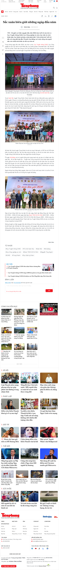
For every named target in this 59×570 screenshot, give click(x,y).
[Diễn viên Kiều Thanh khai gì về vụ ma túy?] (10, 404)
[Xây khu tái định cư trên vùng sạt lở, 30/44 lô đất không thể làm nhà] (6, 347)
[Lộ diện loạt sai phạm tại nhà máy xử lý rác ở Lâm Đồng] (6, 312)
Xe (55, 11)
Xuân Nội (11, 98)
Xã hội (6, 11)
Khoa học (36, 531)
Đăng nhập (8, 282)
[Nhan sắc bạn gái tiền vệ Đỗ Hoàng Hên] (10, 432)
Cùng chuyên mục (9, 306)
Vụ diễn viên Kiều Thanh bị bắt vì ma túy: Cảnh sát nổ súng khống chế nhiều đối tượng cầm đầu (29, 415)
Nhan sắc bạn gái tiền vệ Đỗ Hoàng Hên (10, 440)
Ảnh (24, 521)
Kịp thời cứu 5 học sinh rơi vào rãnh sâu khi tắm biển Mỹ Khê (32, 353)
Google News (55, 16)
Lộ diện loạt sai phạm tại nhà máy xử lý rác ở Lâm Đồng (6, 319)
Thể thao (46, 11)
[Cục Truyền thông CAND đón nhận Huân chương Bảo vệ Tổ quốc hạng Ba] (48, 267)
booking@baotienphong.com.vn (40, 541)
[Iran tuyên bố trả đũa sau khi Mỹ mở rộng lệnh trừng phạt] (22, 474)
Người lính (52, 11)
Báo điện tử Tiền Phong (30, 6)
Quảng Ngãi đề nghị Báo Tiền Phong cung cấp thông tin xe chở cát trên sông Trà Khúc (19, 321)
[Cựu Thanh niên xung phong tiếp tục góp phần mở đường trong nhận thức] (10, 378)
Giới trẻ (35, 11)
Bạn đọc (5, 16)
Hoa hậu (46, 531)
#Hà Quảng (47, 249)
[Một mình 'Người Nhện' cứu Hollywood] (49, 432)
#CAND (8, 255)
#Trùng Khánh (16, 255)
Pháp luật (41, 11)
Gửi (49, 290)
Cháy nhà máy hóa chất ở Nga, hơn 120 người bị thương (28, 463)
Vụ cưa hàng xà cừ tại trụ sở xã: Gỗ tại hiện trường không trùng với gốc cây (19, 354)
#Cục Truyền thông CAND (13, 249)
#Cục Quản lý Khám (28, 255)
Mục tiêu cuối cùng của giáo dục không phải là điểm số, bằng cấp (48, 388)
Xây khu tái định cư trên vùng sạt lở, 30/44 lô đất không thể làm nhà (5, 355)
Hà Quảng (12, 157)
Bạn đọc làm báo (9, 566)
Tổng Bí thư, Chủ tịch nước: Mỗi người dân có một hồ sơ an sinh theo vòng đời (29, 388)
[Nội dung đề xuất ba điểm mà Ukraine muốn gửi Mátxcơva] (49, 453)
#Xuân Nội (39, 249)
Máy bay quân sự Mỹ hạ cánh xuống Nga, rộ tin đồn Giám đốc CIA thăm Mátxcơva (9, 464)
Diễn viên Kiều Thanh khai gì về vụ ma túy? (10, 412)
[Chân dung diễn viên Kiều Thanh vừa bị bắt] (29, 432)
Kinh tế (10, 11)
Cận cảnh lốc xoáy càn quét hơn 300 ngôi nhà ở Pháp (50, 481)
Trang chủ (2, 11)
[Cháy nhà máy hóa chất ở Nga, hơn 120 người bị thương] (29, 453)
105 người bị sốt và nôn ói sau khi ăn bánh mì (8, 505)
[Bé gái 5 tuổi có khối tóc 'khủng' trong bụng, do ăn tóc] (49, 496)
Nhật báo (14, 521)
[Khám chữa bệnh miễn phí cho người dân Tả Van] (32, 330)
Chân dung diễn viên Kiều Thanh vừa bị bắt (29, 440)
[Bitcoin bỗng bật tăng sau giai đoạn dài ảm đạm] (37, 474)
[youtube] (57, 1)
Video (2, 521)
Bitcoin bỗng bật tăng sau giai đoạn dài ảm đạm (36, 481)
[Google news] (48, 548)
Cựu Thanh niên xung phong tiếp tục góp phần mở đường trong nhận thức (10, 388)
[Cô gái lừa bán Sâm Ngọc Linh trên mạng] (49, 404)
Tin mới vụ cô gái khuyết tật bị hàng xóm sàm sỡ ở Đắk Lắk (32, 319)
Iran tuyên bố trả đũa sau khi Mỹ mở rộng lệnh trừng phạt (21, 481)
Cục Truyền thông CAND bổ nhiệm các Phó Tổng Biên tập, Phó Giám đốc (30, 276)
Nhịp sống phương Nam (49, 533)
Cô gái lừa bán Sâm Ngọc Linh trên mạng (48, 412)
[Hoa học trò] (56, 517)
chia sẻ (42, 16)
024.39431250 (6, 541)
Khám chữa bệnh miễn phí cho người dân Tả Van (32, 336)
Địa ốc (20, 11)
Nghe (3, 37)
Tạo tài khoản (17, 282)
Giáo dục (25, 531)
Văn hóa (3, 531)
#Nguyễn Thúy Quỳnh (46, 252)
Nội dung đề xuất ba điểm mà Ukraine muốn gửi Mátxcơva (48, 463)
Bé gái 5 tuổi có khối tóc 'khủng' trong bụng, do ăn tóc (48, 505)
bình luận (52, 16)
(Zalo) (41, 539)
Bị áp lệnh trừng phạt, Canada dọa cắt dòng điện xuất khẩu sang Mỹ (6, 481)
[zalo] (44, 548)
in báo (48, 16)
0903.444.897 (6, 548)
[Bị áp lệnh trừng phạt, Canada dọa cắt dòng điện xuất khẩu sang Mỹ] (7, 474)
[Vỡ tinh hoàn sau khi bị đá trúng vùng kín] (29, 496)
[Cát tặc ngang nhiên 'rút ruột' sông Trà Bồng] (19, 330)
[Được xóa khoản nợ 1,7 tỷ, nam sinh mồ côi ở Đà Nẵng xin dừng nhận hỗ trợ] (6, 330)
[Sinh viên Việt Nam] (47, 517)
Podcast (36, 521)
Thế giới (31, 11)
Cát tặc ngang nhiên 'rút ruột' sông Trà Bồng (19, 336)
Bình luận (3, 50)
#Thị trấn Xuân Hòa (28, 249)
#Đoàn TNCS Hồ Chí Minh (30, 252)
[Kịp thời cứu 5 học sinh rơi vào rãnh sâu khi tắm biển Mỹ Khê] (32, 347)
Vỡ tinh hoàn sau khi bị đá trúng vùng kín (29, 504)
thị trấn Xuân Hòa (44, 92)
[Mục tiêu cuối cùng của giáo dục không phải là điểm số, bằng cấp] (49, 378)
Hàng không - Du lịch (17, 533)
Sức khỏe (26, 11)
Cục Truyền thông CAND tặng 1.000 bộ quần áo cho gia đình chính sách (29, 273)
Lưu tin (3, 45)
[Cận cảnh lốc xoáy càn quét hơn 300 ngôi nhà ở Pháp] (51, 474)
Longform (47, 521)
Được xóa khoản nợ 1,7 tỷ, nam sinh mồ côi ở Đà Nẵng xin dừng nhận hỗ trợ (6, 338)
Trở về (3, 54)
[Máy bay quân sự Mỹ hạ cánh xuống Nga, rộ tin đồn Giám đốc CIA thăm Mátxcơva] (10, 453)
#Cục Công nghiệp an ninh (13, 252)
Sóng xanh (15, 11)
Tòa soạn (4, 537)
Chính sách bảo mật (15, 554)
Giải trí (6, 424)
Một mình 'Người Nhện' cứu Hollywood (48, 440)
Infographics (5, 523)
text (45, 16)
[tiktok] (40, 548)
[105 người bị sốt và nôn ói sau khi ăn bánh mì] (10, 496)
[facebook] (54, 1)
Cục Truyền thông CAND (41, 44)
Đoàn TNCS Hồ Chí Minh (36, 215)
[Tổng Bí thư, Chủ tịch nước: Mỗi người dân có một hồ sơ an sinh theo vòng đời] (29, 378)
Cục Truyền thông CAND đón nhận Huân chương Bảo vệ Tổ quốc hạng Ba (23, 267)
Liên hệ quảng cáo (36, 537)
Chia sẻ (3, 41)
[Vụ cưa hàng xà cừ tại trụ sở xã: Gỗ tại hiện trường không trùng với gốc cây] (19, 347)
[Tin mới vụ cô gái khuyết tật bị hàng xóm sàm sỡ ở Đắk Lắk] (32, 312)
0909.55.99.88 (36, 539)
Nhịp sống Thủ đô (38, 533)
